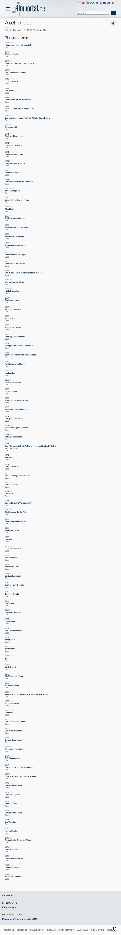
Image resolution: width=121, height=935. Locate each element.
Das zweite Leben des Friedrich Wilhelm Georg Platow (27, 118)
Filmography (19, 37)
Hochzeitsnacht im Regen (15, 255)
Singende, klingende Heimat (16, 410)
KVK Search (9, 907)
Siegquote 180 (11, 127)
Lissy (7, 658)
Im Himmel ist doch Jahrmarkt (17, 227)
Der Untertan (10, 822)
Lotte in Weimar (11, 82)
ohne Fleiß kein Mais (13, 549)
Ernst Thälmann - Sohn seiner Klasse (20, 776)
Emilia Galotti (10, 621)
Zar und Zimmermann (14, 740)
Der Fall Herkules (12, 467)
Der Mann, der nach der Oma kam (19, 182)
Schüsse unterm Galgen (15, 218)
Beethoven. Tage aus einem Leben (19, 63)
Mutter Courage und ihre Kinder (18, 476)
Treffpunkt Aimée (12, 685)
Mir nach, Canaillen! (13, 309)
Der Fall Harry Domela (14, 585)
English (83, 2)
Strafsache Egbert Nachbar (16, 428)
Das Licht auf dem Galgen (15, 72)
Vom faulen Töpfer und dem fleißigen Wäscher (24, 273)
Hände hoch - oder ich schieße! (18, 45)
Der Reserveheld (12, 300)
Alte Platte (9, 457)
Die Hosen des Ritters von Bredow (19, 109)
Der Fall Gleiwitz (11, 485)
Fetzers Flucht (11, 391)
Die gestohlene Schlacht (15, 164)
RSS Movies (97, 930)
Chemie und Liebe (12, 868)
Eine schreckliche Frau (14, 282)
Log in (94, 2)
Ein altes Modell (11, 54)
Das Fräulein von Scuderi (15, 722)
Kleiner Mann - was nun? (15, 236)
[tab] (31, 38)
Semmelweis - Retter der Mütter (18, 840)
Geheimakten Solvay (13, 813)
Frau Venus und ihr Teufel (15, 246)
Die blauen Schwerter (14, 858)
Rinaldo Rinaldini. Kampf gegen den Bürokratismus (26, 694)
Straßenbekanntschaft (14, 877)
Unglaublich (10, 373)
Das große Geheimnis (14, 419)
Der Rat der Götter (12, 849)
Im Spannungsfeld (12, 191)
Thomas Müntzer (12, 703)
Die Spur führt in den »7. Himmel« (19, 346)
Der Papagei (10, 603)
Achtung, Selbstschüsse (15, 337)
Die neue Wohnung (13, 612)
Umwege (8, 539)
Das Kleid (9, 494)
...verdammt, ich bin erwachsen (18, 100)
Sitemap (51, 930)
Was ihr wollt (10, 318)
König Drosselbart (12, 291)
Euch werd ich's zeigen (14, 136)
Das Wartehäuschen (13, 731)
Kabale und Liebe (12, 567)
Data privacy (66, 930)
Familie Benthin (11, 831)
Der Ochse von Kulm (13, 785)
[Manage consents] (114, 928)
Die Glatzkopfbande (13, 382)
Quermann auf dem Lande (16, 521)
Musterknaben (11, 558)
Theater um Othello (13, 328)
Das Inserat (10, 91)
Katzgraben (10, 640)
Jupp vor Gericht (12, 594)
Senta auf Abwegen (13, 576)
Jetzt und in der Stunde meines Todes (20, 355)
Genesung (9, 713)
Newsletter (37, 930)
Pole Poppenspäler (13, 758)
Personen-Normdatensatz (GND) (20, 919)
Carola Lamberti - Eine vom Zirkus (19, 767)
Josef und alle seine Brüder (16, 400)
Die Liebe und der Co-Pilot (16, 512)
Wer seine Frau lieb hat (14, 749)
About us (9, 930)
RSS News (112, 930)
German (79, 2)
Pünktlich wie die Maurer (15, 364)
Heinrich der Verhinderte (15, 264)
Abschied (9, 209)
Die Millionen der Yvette (14, 676)
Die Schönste (10, 667)
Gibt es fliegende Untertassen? (18, 503)
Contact (22, 930)
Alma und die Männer (14, 631)
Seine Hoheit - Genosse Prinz (17, 200)
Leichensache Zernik (13, 145)
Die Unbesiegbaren (13, 795)
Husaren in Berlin (12, 173)
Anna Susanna (11, 804)
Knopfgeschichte (12, 530)
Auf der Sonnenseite (13, 437)
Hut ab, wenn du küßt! (14, 154)
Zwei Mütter (10, 649)
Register (109, 2)
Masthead (82, 930)
